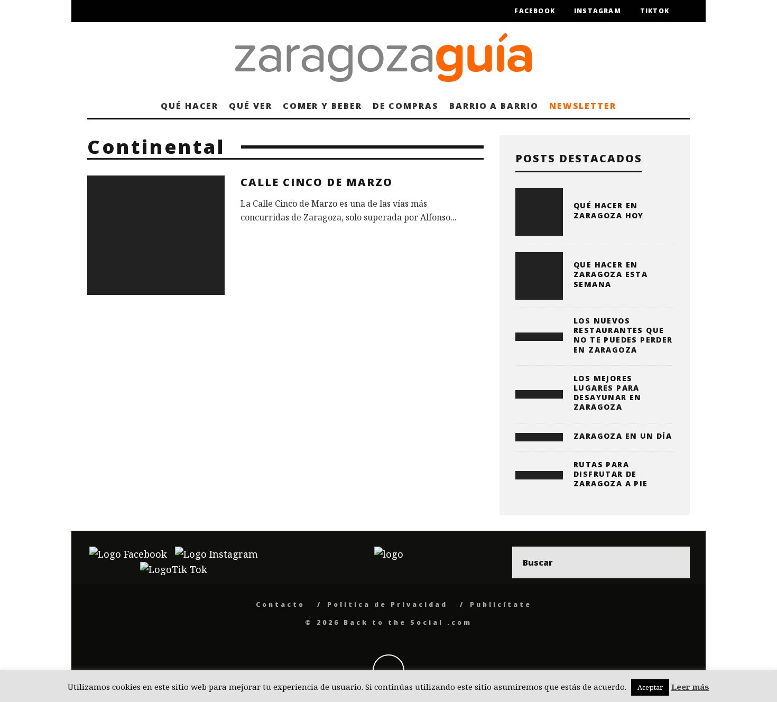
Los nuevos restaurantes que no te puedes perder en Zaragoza (623, 335)
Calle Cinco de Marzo (316, 182)
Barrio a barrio (494, 106)
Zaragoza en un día (623, 436)
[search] (674, 562)
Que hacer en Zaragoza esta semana (611, 274)
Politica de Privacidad (387, 604)
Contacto (280, 604)
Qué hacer (189, 106)
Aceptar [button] (650, 687)
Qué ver (250, 106)
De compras (406, 106)
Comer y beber (322, 106)
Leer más (690, 686)
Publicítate (501, 604)
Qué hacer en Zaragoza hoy (609, 210)
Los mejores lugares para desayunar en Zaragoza (608, 392)
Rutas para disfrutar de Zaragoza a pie (611, 473)
